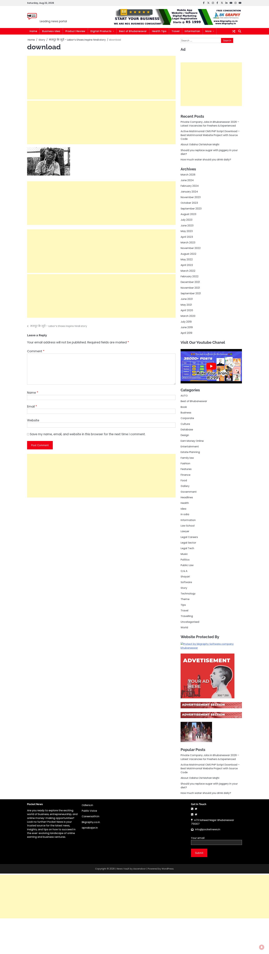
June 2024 (187, 180)
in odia (185, 514)
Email (32, 406)
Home (33, 31)
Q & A (184, 571)
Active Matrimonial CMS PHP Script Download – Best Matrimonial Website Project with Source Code (210, 135)
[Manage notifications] (261, 947)
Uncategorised (190, 621)
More (208, 31)
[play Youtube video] (211, 366)
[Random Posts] (233, 31)
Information (192, 31)
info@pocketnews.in (207, 829)
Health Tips (159, 31)
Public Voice (89, 811)
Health (185, 503)
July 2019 (186, 321)
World (184, 627)
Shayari (185, 576)
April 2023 (187, 237)
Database (187, 429)
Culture (185, 424)
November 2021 (190, 287)
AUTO (184, 395)
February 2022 (189, 276)
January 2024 (189, 191)
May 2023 (187, 231)
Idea (183, 508)
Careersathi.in (90, 816)
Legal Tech (187, 548)
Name (32, 393)
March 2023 (188, 242)
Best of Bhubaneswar (133, 31)
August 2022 (188, 253)
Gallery (185, 486)
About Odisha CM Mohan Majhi (200, 144)
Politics (185, 559)
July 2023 (186, 220)
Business (186, 412)
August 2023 (188, 214)
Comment (35, 351)
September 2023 (191, 208)
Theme (185, 599)
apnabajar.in (90, 828)
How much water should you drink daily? (206, 159)
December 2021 (190, 282)
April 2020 (187, 310)
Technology (188, 593)
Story (184, 588)
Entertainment (190, 446)
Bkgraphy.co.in (91, 822)
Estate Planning (190, 452)
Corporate (187, 418)
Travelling (187, 616)
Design (185, 435)
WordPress (168, 868)
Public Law (187, 565)
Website (33, 420)
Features (186, 469)
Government (189, 491)
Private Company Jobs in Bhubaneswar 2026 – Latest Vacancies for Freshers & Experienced (210, 123)
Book (184, 407)
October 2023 (189, 203)
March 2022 (188, 270)
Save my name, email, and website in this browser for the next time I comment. (88, 434)
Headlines (187, 497)
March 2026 (188, 174)
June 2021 (187, 299)
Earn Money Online (192, 441)
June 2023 (187, 225)
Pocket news (61, 15)
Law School (188, 525)
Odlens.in (87, 805)
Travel (175, 31)
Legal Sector (188, 542)
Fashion (185, 463)
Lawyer (185, 531)
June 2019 (187, 327)
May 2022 (187, 259)
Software (186, 582)
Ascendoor (139, 868)
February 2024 (190, 186)
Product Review (75, 31)
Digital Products (101, 31)
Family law (187, 457)
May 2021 (186, 304)
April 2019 (186, 333)
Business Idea (51, 31)
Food (184, 480)
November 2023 (191, 197)
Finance (185, 474)
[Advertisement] (101, 77)
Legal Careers (189, 537)
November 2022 (191, 248)
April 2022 (187, 265)
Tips (183, 605)
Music (184, 554)
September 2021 (191, 293)
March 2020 (188, 316)
